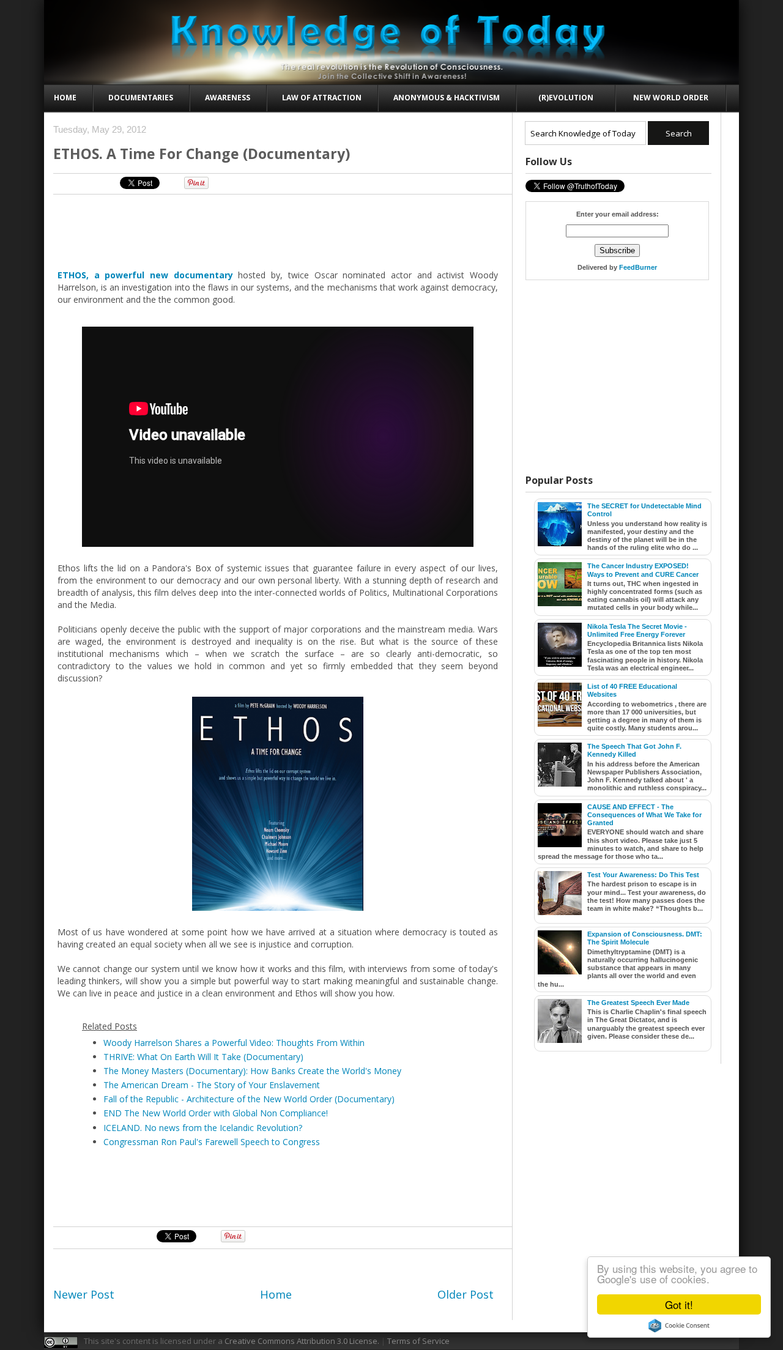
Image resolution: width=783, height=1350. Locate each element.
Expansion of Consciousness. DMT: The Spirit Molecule (644, 938)
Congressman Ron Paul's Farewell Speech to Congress (211, 1142)
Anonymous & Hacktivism (446, 97)
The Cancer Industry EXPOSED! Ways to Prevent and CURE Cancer (643, 569)
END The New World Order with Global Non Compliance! (215, 1113)
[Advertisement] (278, 231)
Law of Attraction (322, 97)
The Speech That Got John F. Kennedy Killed (634, 750)
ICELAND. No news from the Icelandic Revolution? (202, 1127)
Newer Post (83, 1294)
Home (65, 97)
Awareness (227, 97)
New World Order (670, 97)
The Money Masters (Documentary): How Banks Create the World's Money (252, 1071)
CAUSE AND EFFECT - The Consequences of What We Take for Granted (644, 814)
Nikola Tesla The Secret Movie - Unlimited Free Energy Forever (637, 630)
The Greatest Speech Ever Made (638, 1002)
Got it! (679, 1304)
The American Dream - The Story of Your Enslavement (211, 1085)
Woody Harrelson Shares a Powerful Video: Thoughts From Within (234, 1042)
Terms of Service (418, 1340)
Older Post (465, 1294)
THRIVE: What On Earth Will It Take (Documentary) (203, 1057)
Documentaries (140, 97)
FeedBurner (638, 267)
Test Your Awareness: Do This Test (643, 874)
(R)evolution (565, 97)
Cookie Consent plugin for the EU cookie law (679, 1325)
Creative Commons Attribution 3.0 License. (302, 1340)
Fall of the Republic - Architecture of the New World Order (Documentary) (249, 1099)
